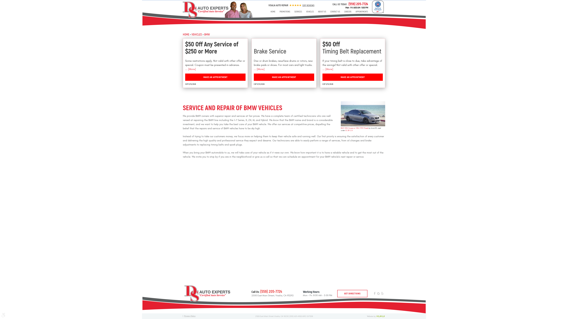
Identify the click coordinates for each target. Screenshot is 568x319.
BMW (207, 34)
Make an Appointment (215, 77)
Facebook (374, 294)
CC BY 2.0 (349, 130)
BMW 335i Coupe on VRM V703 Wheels (354, 128)
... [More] (190, 69)
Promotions (285, 11)
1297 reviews (308, 5)
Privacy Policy (190, 316)
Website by (376, 316)
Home (273, 11)
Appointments (362, 11)
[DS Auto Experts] (215, 10)
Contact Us (335, 11)
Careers (347, 11)
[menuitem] (273, 11)
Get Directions (352, 293)
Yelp (382, 294)
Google (378, 294)
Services (298, 11)
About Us (322, 11)
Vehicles (310, 11)
